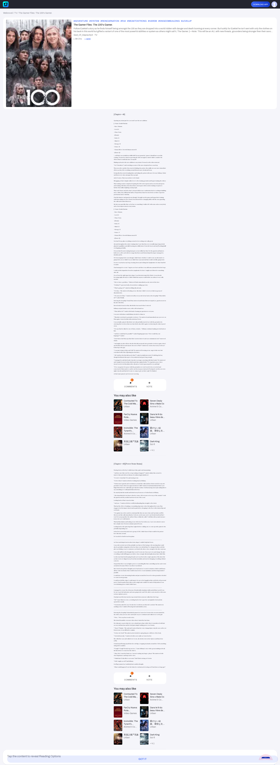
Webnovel (8, 13)
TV (15, 13)
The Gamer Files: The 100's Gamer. (35, 13)
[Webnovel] (6, 4)
